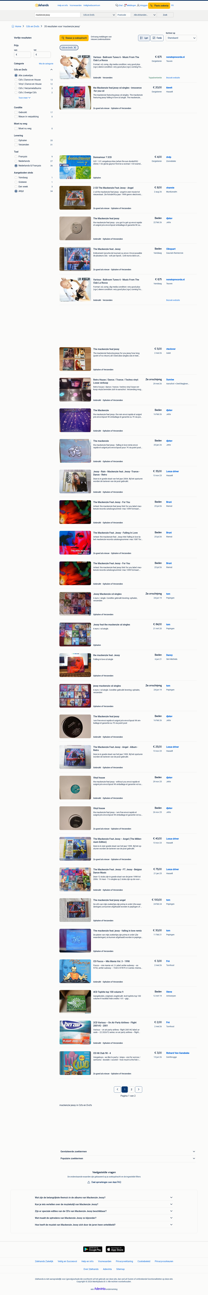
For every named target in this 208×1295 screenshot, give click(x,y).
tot (35, 50)
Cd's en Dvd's (67, 47)
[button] (129, 5)
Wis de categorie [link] (46, 63)
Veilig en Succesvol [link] (67, 1261)
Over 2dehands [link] (90, 1269)
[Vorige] (117, 1089)
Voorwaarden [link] (76, 5)
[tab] (144, 38)
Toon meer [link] (23, 98)
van (15, 50)
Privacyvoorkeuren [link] (164, 1261)
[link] (45, 5)
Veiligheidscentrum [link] (91, 5)
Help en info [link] (63, 5)
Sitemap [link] (120, 1269)
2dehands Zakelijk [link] (44, 1261)
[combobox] (57, 14)
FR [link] (172, 5)
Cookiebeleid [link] (144, 1261)
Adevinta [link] (107, 1269)
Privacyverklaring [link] (124, 1261)
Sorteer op (170, 33)
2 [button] (131, 1089)
